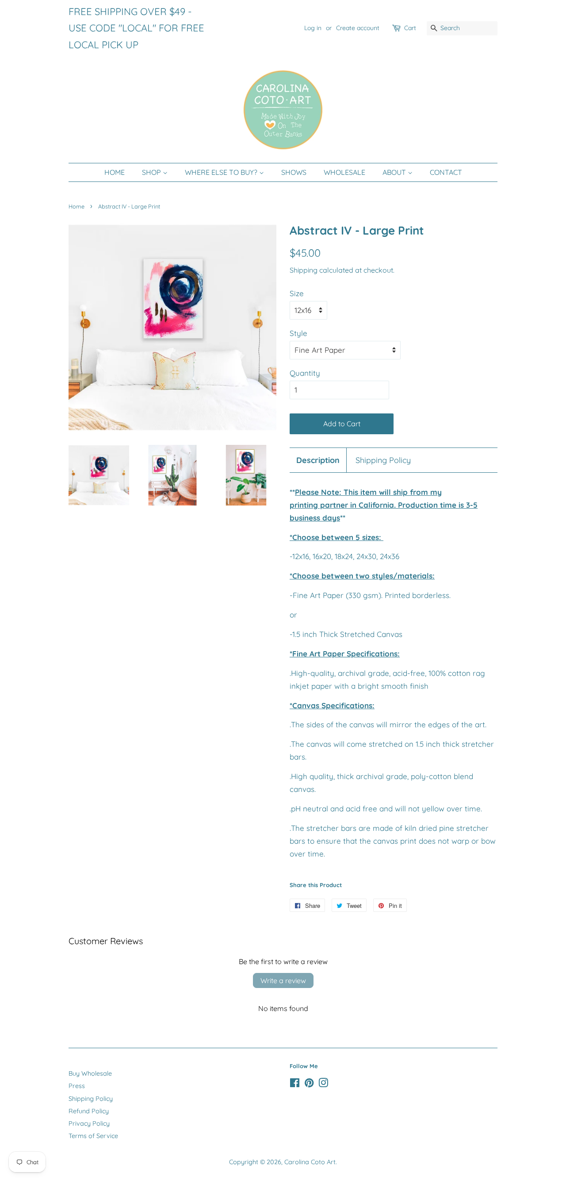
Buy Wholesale (90, 1073)
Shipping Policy (383, 460)
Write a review (283, 980)
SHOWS (293, 172)
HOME (114, 172)
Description (318, 460)
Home (76, 206)
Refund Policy (89, 1111)
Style (298, 333)
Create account (357, 28)
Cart (410, 28)
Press (77, 1086)
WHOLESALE (344, 172)
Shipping (303, 270)
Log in (312, 28)
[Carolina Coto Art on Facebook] (295, 1084)
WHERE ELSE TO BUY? (222, 172)
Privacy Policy (89, 1123)
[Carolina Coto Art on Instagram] (323, 1084)
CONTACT (446, 172)
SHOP (152, 172)
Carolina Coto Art (310, 1162)
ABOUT (395, 172)
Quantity (305, 373)
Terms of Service (93, 1136)
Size (297, 293)
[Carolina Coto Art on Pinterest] (309, 1084)
